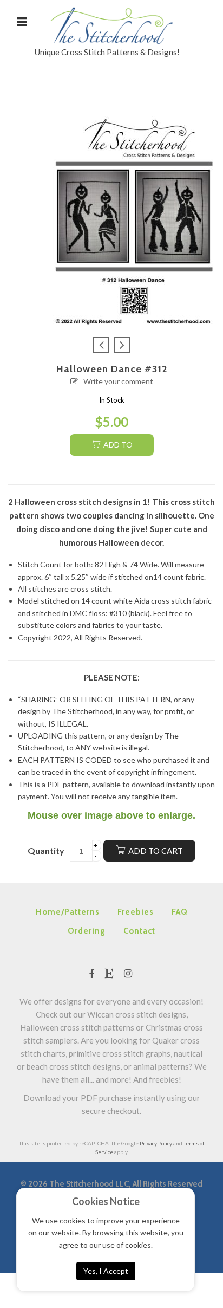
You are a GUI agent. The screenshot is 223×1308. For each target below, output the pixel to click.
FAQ (180, 912)
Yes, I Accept (105, 1270)
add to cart (117, 448)
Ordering (87, 931)
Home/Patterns (68, 912)
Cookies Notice (106, 1201)
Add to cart (155, 851)
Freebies (135, 912)
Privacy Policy (156, 1143)
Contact (139, 931)
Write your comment (118, 381)
